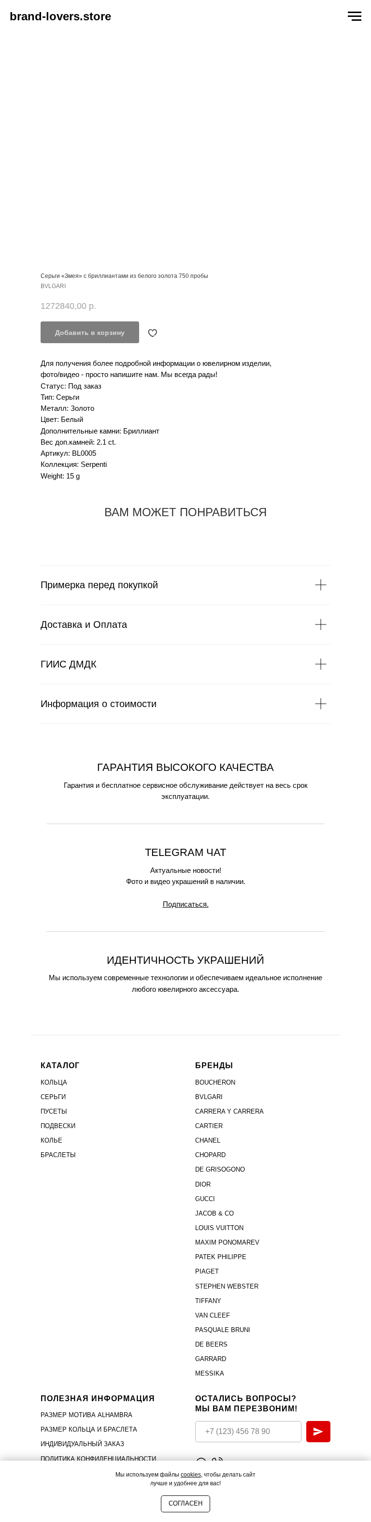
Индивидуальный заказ (82, 1444)
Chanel (207, 1140)
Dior (203, 1184)
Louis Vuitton (219, 1228)
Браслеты (58, 1155)
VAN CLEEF (212, 1315)
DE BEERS (211, 1344)
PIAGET (207, 1271)
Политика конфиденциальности (98, 1459)
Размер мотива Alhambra (86, 1415)
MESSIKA (209, 1373)
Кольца (54, 1082)
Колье (51, 1140)
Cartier (209, 1126)
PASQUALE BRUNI (222, 1330)
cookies (191, 1474)
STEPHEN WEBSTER (226, 1286)
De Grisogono (220, 1169)
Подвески (58, 1126)
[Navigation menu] (354, 16)
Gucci (205, 1199)
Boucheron (215, 1082)
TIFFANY (208, 1301)
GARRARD (210, 1359)
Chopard (210, 1155)
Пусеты (54, 1111)
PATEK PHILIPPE (220, 1257)
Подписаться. (186, 904)
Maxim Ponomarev (227, 1242)
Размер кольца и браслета (89, 1429)
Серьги (53, 1097)
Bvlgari (209, 1097)
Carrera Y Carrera (229, 1111)
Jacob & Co (214, 1213)
